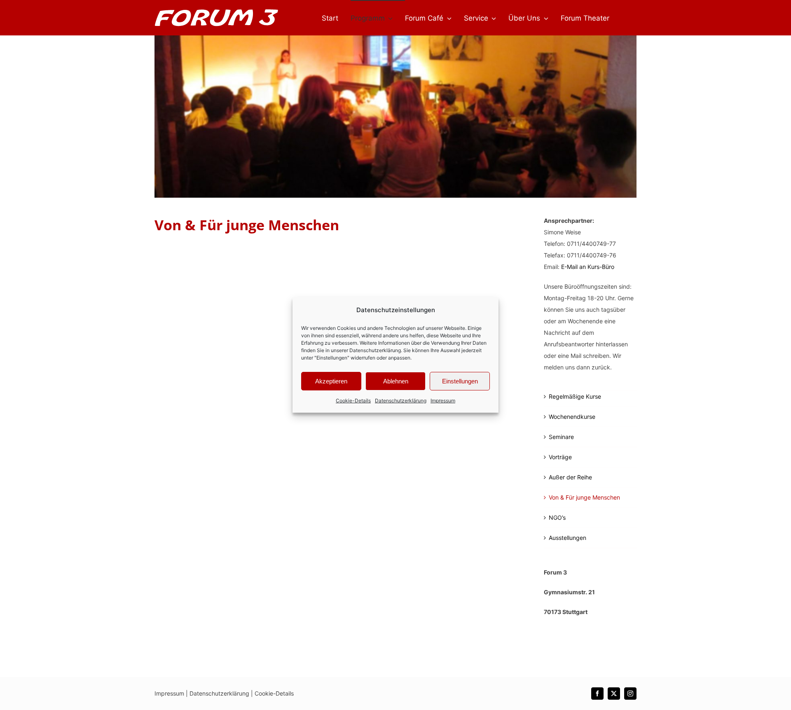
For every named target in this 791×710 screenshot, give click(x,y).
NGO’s (557, 517)
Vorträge (560, 456)
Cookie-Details (353, 400)
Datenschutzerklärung (375, 350)
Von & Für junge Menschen (584, 497)
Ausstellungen (567, 537)
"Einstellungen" (331, 358)
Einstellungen (460, 381)
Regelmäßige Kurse (575, 396)
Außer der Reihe (570, 477)
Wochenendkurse (572, 416)
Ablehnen (395, 381)
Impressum (443, 400)
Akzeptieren (331, 381)
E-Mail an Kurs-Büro (587, 266)
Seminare (561, 436)
